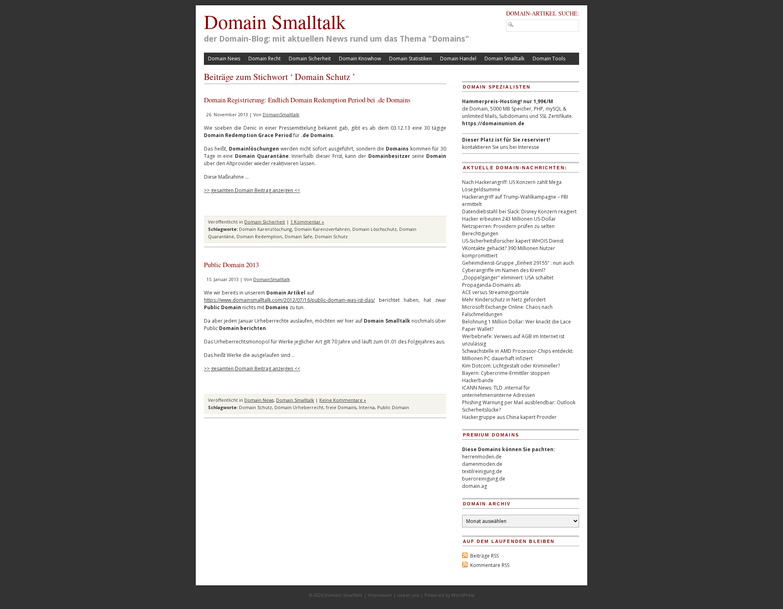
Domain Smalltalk (275, 21)
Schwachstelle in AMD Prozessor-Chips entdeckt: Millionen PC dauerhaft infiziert (517, 355)
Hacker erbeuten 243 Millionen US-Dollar (509, 218)
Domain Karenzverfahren (322, 229)
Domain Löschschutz (374, 229)
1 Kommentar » (307, 222)
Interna (367, 407)
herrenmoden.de (482, 456)
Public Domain (393, 407)
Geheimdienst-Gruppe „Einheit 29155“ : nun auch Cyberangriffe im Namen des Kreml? (518, 266)
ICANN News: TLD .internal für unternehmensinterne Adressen (498, 391)
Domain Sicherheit (310, 58)
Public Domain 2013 (231, 264)
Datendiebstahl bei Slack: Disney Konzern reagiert (519, 211)
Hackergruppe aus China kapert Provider (509, 417)
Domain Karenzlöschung (265, 229)
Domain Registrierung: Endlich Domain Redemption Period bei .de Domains (307, 99)
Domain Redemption (259, 236)
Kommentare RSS (489, 565)
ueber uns (408, 595)
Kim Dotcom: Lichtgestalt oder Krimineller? (511, 365)
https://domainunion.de (493, 123)
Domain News (224, 58)
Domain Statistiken (410, 58)
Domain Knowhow (360, 58)
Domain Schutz (331, 236)
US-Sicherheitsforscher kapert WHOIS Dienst (513, 240)
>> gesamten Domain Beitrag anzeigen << (252, 190)
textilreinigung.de (482, 471)
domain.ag (474, 486)
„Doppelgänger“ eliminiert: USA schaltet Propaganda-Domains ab (507, 281)
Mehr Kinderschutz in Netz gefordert (504, 299)
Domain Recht (264, 58)
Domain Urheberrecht (298, 407)
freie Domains (341, 407)
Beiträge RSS (484, 555)
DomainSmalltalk (281, 114)
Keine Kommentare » (342, 400)
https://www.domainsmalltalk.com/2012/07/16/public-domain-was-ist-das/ (289, 300)
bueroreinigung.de (483, 478)
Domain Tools (549, 58)
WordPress (462, 595)
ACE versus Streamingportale (495, 292)
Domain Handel (458, 58)
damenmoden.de (482, 464)
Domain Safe (298, 236)
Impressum (380, 595)
